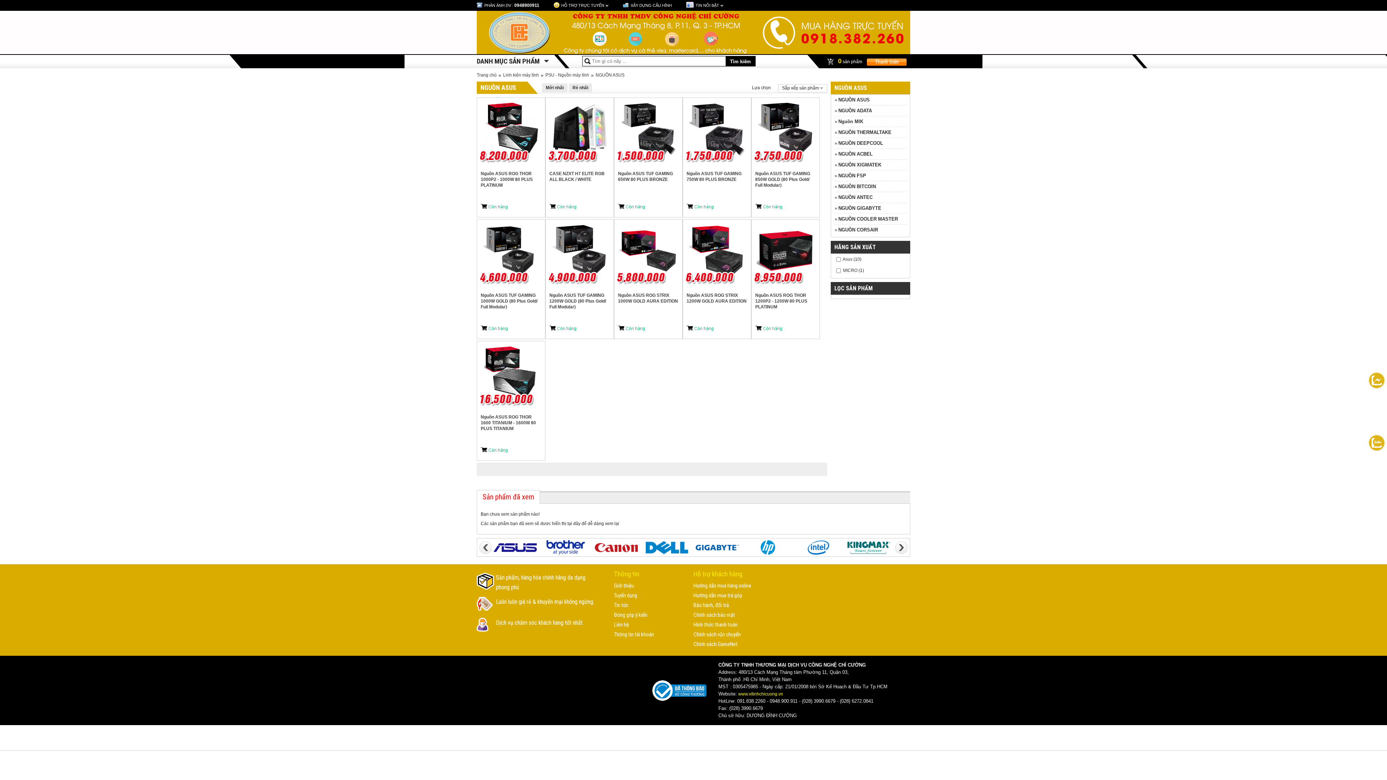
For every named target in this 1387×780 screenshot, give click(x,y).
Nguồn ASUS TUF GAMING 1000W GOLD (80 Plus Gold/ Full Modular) (509, 301)
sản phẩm (850, 61)
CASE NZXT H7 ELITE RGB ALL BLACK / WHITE (577, 176)
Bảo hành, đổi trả (711, 605)
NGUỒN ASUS (610, 75)
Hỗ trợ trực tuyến (582, 5)
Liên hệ (621, 624)
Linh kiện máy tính (521, 75)
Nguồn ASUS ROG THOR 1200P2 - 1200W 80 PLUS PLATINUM (781, 301)
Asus (847, 259)
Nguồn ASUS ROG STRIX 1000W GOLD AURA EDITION (648, 298)
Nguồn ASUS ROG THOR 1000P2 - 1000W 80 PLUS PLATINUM (507, 179)
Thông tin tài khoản (634, 634)
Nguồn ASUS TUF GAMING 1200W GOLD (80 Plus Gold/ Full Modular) (577, 301)
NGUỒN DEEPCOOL (860, 143)
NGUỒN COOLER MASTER (868, 219)
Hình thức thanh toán (716, 624)
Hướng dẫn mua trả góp (718, 595)
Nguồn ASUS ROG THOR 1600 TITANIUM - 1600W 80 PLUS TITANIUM (508, 423)
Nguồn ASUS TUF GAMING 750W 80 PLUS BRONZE (714, 176)
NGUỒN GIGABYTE (859, 208)
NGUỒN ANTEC (855, 197)
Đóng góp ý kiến (630, 615)
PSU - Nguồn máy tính (567, 75)
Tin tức (621, 605)
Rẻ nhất (580, 87)
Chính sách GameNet (716, 644)
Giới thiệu (624, 585)
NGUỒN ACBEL (855, 154)
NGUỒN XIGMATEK (859, 165)
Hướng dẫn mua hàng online (722, 585)
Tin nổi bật (707, 5)
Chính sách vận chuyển (717, 634)
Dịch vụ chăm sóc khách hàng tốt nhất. (540, 622)
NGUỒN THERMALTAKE (864, 132)
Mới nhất (555, 87)
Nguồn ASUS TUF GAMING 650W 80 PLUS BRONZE (645, 176)
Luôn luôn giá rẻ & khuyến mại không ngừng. (545, 601)
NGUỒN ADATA (855, 110)
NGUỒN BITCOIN (857, 186)
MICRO (850, 270)
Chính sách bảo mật (714, 615)
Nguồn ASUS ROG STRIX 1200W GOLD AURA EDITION (717, 298)
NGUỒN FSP (852, 175)
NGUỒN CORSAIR (858, 230)
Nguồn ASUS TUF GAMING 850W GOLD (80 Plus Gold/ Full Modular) (782, 179)
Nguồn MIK (850, 121)
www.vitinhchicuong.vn (760, 694)
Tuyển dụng (625, 595)
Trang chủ (487, 75)
